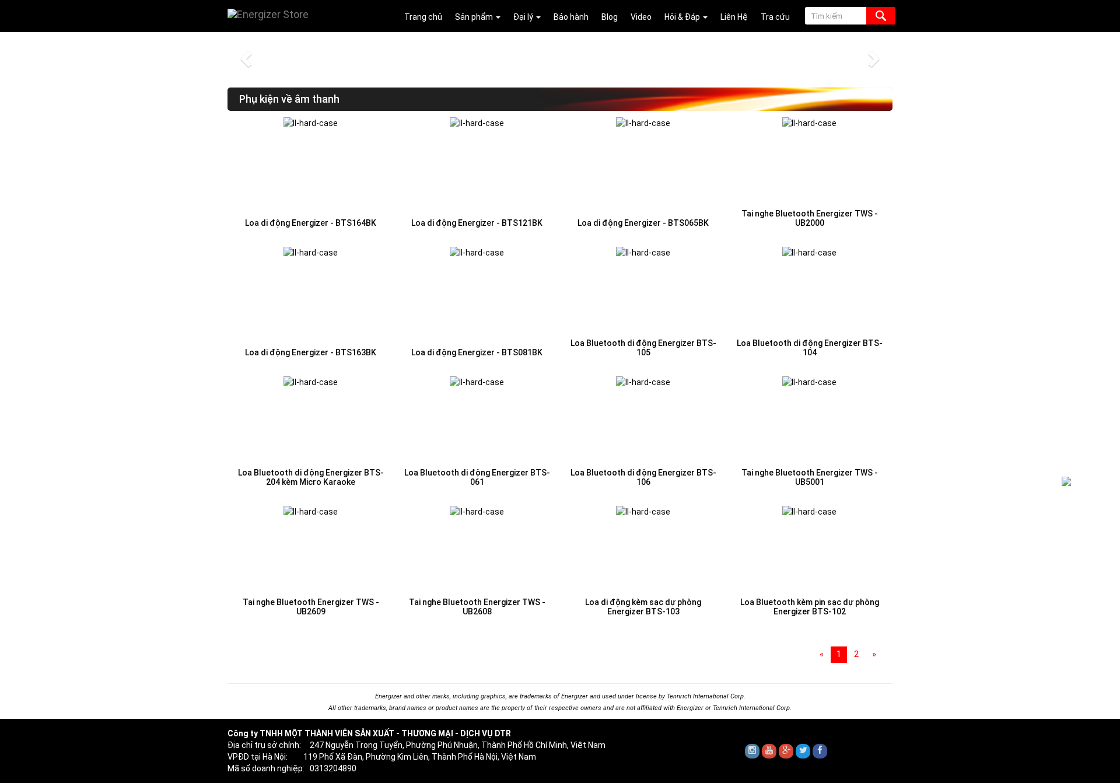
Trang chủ (423, 17)
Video (641, 17)
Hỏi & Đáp (683, 17)
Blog (609, 17)
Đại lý (524, 17)
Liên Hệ (734, 17)
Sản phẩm (475, 17)
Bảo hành (571, 17)
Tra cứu (775, 17)
